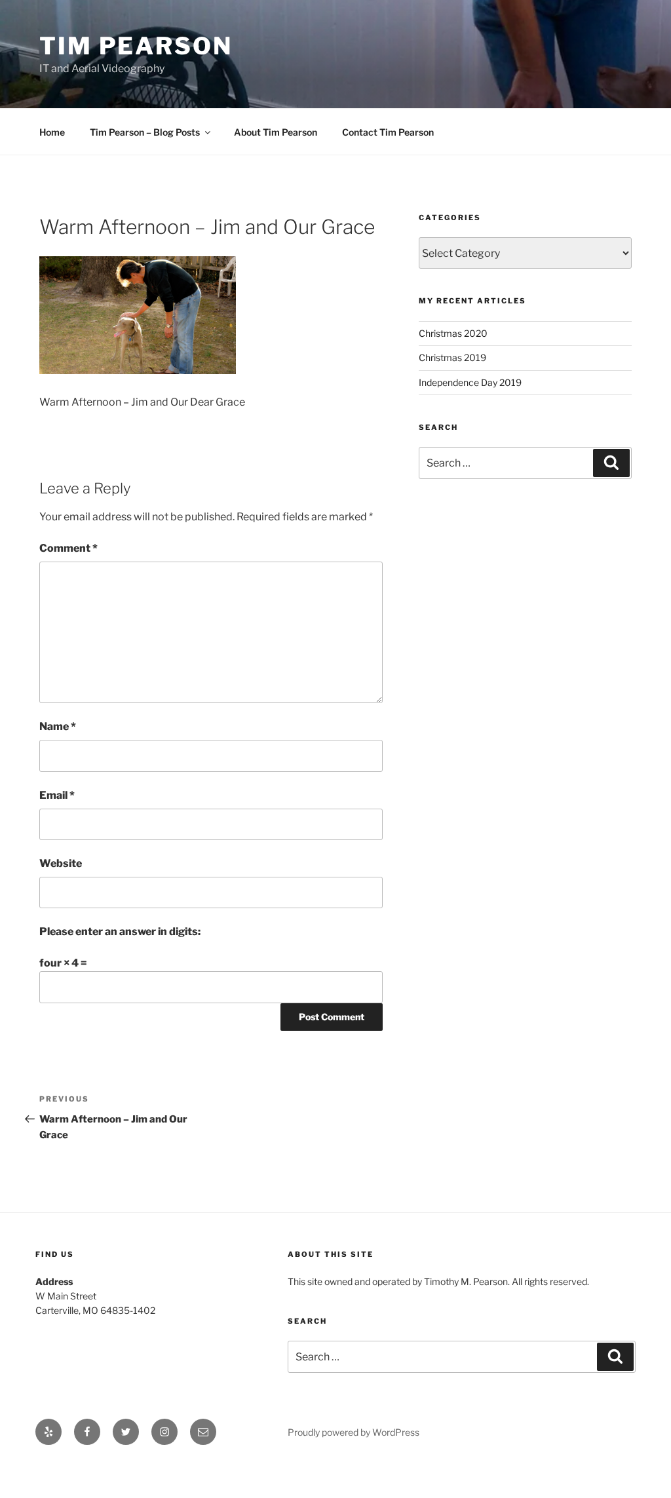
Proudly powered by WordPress (353, 1432)
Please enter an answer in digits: (120, 931)
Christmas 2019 (452, 357)
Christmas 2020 (453, 333)
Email (57, 795)
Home (52, 132)
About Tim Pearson (275, 132)
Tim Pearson (136, 45)
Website (60, 863)
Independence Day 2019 (470, 382)
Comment (68, 548)
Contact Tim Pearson (388, 132)
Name (57, 726)
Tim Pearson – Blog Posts (145, 132)
